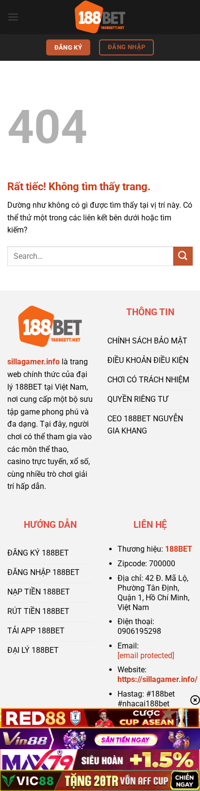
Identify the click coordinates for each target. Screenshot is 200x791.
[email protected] (145, 655)
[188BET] (100, 17)
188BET (178, 549)
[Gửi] (183, 256)
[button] (13, 17)
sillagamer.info (33, 361)
